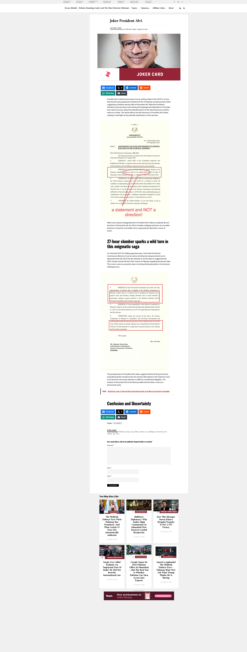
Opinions (145, 8)
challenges (151, 431)
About (171, 8)
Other (137, 431)
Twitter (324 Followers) (79, 2)
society (109, 433)
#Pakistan (122, 431)
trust (117, 433)
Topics (134, 8)
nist (165, 431)
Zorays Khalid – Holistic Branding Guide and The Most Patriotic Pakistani (97, 8)
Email (109, 476)
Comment (110, 445)
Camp (128, 431)
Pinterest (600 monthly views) (134, 2)
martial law (159, 431)
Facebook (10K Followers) (67, 2)
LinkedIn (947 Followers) (121, 2)
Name (109, 468)
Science (141, 431)
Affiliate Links (159, 8)
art (146, 431)
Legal (132, 431)
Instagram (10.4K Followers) (93, 2)
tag (114, 433)
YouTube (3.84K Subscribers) (107, 2)
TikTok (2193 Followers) (148, 2)
